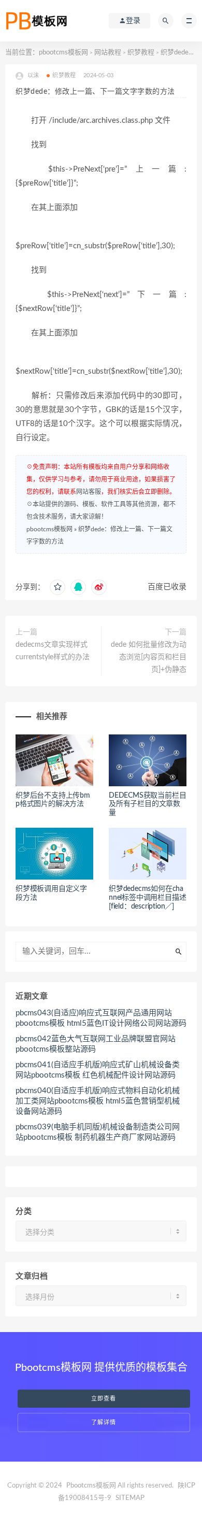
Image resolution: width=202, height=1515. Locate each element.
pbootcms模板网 (63, 52)
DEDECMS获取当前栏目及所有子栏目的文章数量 (147, 804)
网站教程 (107, 52)
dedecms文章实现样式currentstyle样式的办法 (53, 651)
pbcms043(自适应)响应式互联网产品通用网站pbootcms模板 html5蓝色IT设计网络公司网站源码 (101, 1018)
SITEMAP (130, 1498)
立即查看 (103, 1398)
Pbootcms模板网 (91, 1485)
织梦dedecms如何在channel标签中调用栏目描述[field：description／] (147, 897)
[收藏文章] (57, 587)
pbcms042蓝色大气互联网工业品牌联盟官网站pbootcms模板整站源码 (96, 1044)
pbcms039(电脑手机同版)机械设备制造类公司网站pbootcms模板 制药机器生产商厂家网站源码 (98, 1132)
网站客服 (88, 492)
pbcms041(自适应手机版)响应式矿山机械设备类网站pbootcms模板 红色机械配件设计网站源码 (98, 1070)
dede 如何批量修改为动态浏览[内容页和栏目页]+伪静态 (148, 657)
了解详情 (103, 1422)
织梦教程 (140, 52)
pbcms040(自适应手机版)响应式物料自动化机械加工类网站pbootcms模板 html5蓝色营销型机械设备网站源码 (98, 1101)
